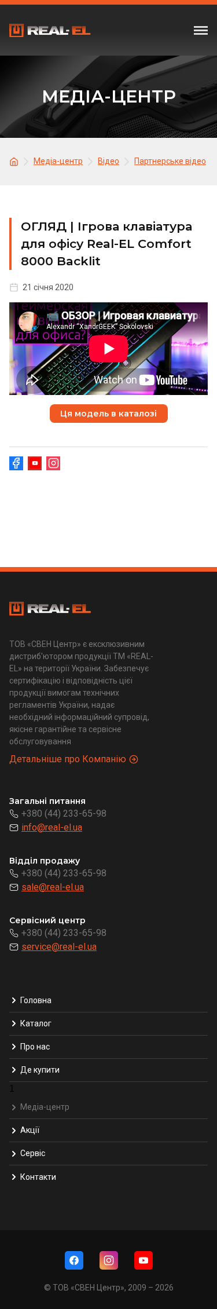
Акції (29, 1130)
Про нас (35, 1046)
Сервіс (32, 1153)
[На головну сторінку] (15, 161)
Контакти (38, 1177)
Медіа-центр (44, 1106)
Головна (36, 1000)
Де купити (40, 1069)
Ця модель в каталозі (108, 413)
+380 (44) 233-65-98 (63, 813)
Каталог (36, 1023)
